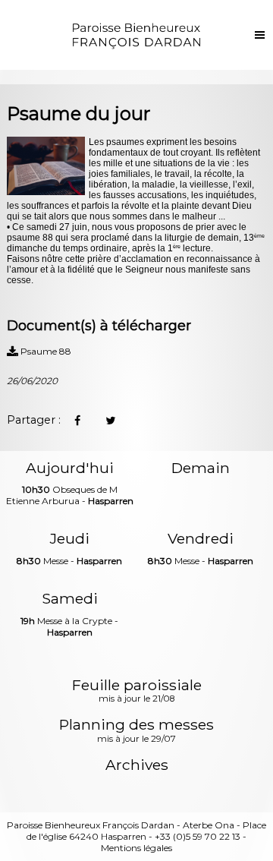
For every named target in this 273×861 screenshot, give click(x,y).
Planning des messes (136, 731)
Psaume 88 (44, 351)
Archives (136, 765)
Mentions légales (136, 847)
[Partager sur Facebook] (78, 420)
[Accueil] (136, 34)
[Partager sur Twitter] (111, 420)
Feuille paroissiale (137, 692)
